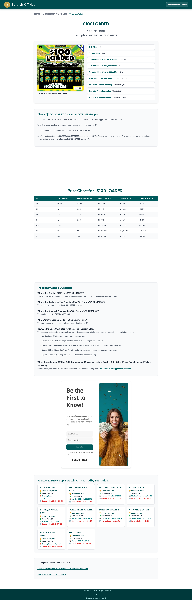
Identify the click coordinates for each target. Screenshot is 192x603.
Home (37, 13)
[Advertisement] (96, 167)
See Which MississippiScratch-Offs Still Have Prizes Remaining (62, 568)
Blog (96, 594)
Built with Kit (79, 460)
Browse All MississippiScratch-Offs (51, 574)
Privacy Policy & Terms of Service (96, 598)
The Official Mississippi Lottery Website (115, 369)
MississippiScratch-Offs (55, 13)
